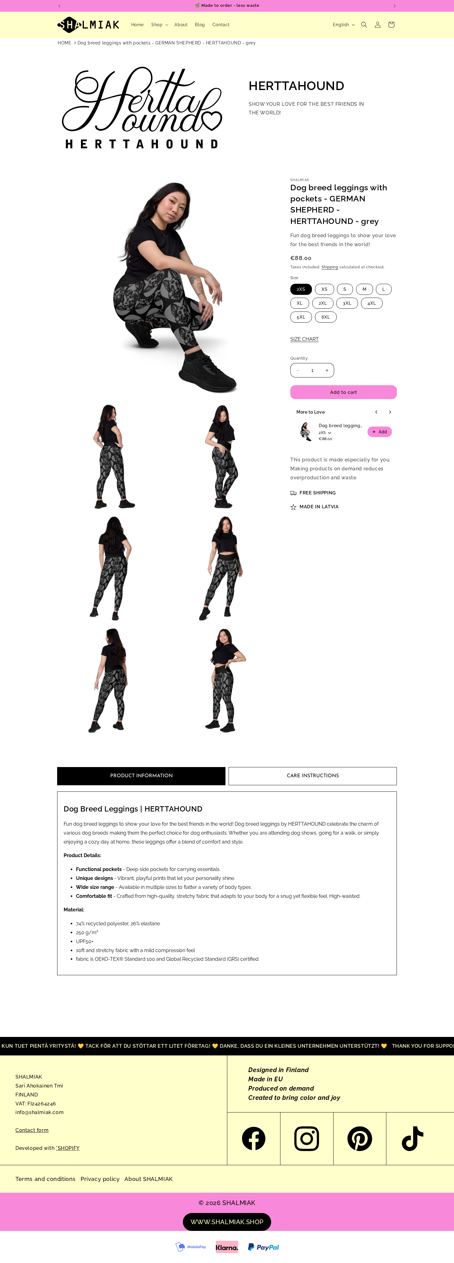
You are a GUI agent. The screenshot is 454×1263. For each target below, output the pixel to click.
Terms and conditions (45, 1179)
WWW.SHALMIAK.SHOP (227, 1222)
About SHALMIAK (148, 1179)
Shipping (330, 267)
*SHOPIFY (68, 1148)
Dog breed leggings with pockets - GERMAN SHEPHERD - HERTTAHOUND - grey (167, 42)
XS (325, 289)
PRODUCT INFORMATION (141, 776)
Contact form (31, 1130)
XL (300, 303)
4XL (372, 303)
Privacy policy (100, 1179)
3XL (347, 303)
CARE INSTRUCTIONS (313, 776)
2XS (301, 289)
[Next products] (390, 412)
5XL (301, 317)
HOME (64, 42)
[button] (159, 24)
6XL (326, 317)
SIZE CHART (304, 339)
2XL (323, 303)
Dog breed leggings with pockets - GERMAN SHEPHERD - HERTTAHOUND (341, 425)
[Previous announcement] (59, 6)
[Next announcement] (394, 6)
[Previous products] (376, 412)
